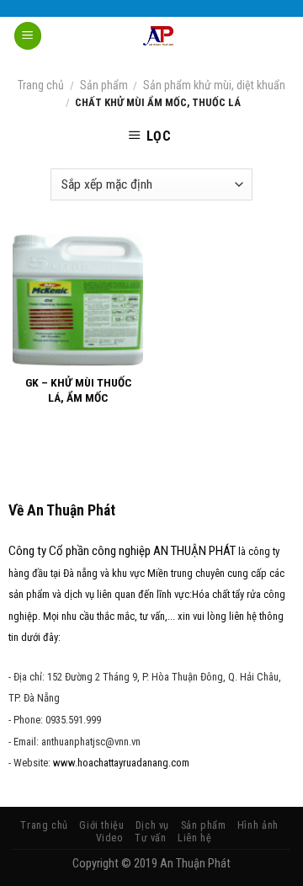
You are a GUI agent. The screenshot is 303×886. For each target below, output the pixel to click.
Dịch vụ (152, 825)
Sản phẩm (104, 85)
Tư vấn (151, 838)
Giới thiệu (101, 825)
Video (110, 838)
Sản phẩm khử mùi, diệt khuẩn (214, 85)
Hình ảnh (258, 825)
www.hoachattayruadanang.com (121, 762)
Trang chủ (41, 85)
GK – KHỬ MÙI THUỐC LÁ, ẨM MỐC (78, 390)
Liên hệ (194, 838)
